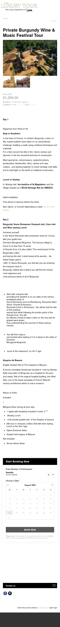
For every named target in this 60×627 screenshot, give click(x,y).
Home (5, 18)
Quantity (11, 473)
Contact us (10, 585)
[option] (9, 82)
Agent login (53, 607)
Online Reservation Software (27, 607)
